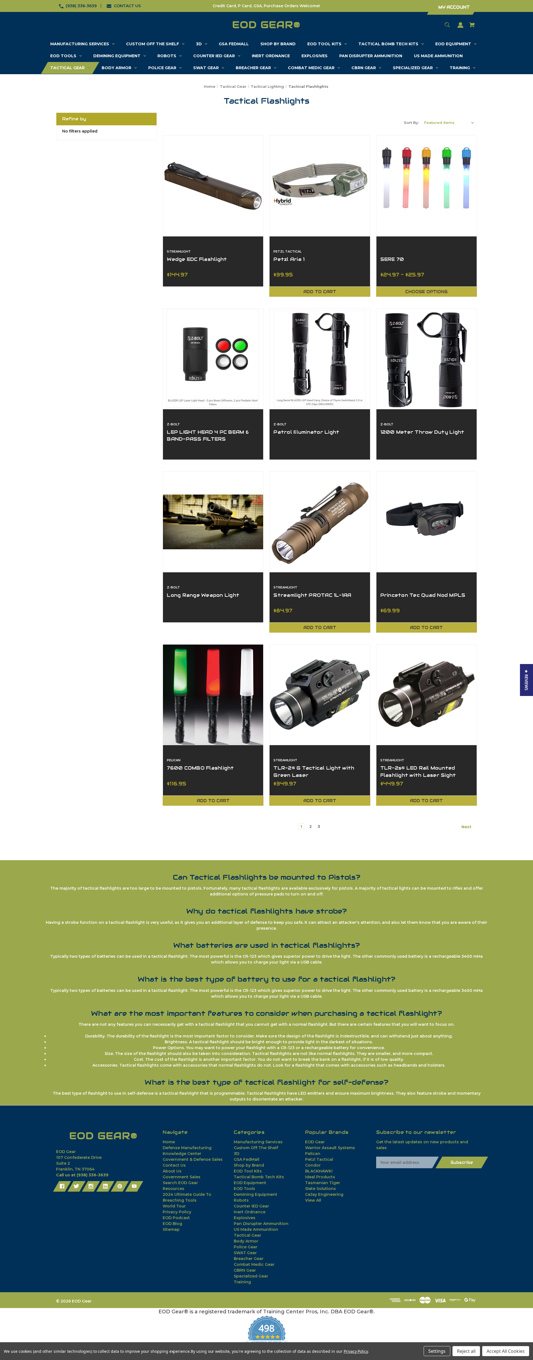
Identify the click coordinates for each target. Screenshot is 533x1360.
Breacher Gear (248, 1258)
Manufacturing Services (258, 1141)
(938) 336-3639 (81, 5)
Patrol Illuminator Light (306, 432)
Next (466, 826)
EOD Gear (315, 1141)
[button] (526, 680)
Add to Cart (319, 291)
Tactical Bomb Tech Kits (259, 1176)
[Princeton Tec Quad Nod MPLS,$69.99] (426, 522)
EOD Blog (172, 1223)
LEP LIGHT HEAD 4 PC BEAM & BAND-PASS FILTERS (208, 435)
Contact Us (174, 1165)
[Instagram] (91, 1186)
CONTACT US (127, 5)
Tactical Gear (247, 1235)
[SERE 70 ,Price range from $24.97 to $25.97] (426, 186)
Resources (173, 1188)
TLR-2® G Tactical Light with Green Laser (313, 771)
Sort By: (411, 122)
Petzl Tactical (319, 1159)
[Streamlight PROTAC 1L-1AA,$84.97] (320, 522)
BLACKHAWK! (319, 1171)
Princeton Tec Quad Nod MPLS (423, 595)
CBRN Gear (245, 1270)
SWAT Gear (245, 1252)
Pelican (312, 1153)
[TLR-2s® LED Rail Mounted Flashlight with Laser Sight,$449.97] (426, 695)
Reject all (466, 1351)
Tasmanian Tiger (322, 1182)
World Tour (174, 1206)
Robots (241, 1200)
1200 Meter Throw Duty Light (422, 432)
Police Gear (245, 1246)
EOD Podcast (176, 1217)
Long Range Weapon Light (203, 595)
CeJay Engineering (324, 1194)
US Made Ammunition (256, 1229)
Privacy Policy (177, 1211)
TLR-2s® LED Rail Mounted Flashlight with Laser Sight (418, 771)
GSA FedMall (246, 1159)
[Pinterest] (120, 1186)
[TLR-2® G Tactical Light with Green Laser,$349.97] (320, 695)
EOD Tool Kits (248, 1171)
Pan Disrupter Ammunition (261, 1223)
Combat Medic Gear (254, 1264)
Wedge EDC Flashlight (197, 259)
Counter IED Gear (251, 1206)
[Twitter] (76, 1186)
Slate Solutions (320, 1188)
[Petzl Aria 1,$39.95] (320, 186)
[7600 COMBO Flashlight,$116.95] (213, 695)
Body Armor (246, 1241)
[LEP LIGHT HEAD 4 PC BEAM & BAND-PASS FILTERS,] (213, 359)
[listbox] (449, 122)
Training (242, 1281)
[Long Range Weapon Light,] (213, 522)
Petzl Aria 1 (289, 259)
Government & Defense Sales (193, 1159)
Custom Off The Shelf (256, 1147)
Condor (313, 1165)
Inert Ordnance (249, 1211)
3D (236, 1153)
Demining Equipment (255, 1194)
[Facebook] (62, 1186)
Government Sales (181, 1176)
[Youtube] (134, 1186)
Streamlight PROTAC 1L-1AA (312, 595)
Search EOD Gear (180, 1182)
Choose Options (426, 291)
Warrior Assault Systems (330, 1147)
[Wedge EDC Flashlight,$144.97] (213, 186)
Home (169, 1141)
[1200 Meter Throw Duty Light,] (426, 359)
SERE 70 (392, 259)
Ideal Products (320, 1176)
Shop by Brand (249, 1165)
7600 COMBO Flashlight (200, 768)
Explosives (244, 1217)
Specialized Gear (251, 1276)
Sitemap (171, 1229)
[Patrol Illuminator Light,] (320, 359)
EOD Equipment (250, 1182)
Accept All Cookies (506, 1351)
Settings (437, 1351)
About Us (172, 1171)
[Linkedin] (105, 1186)
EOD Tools (244, 1188)
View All (313, 1200)
